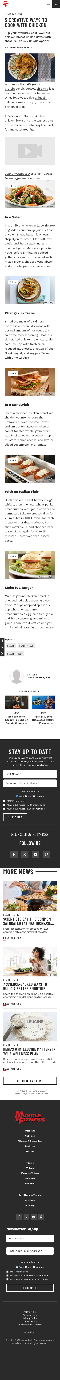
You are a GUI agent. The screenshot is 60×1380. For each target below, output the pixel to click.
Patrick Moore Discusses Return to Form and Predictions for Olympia (43, 723)
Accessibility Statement (30, 1324)
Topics (30, 1163)
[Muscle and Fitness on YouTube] (35, 854)
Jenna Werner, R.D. (17, 173)
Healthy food (26, 645)
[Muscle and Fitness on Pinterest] (46, 854)
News (16, 713)
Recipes (30, 1151)
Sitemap (30, 1205)
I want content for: (30, 791)
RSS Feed (30, 1183)
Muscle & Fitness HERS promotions (26, 805)
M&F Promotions (16, 801)
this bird (42, 88)
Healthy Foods (15, 653)
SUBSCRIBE (15, 817)
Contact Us (30, 1312)
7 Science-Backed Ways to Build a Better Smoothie (25, 986)
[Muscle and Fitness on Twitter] (24, 854)
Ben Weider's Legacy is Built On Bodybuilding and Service (16, 721)
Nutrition (30, 1136)
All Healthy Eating (30, 1081)
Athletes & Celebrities (30, 1141)
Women (40, 796)
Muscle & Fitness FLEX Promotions (26, 808)
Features (30, 1146)
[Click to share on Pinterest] (2, 653)
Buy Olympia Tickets (30, 1195)
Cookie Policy (30, 1321)
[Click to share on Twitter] (2, 647)
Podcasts (30, 1178)
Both (21, 796)
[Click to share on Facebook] (2, 641)
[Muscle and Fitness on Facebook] (14, 854)
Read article (12, 938)
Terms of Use (30, 1315)
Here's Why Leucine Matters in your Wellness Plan (29, 1051)
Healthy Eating (14, 14)
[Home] (5, 6)
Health (11, 645)
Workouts (30, 1130)
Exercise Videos (30, 1173)
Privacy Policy (30, 1318)
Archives (30, 1200)
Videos (30, 1168)
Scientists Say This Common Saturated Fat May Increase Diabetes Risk (27, 923)
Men (30, 796)
